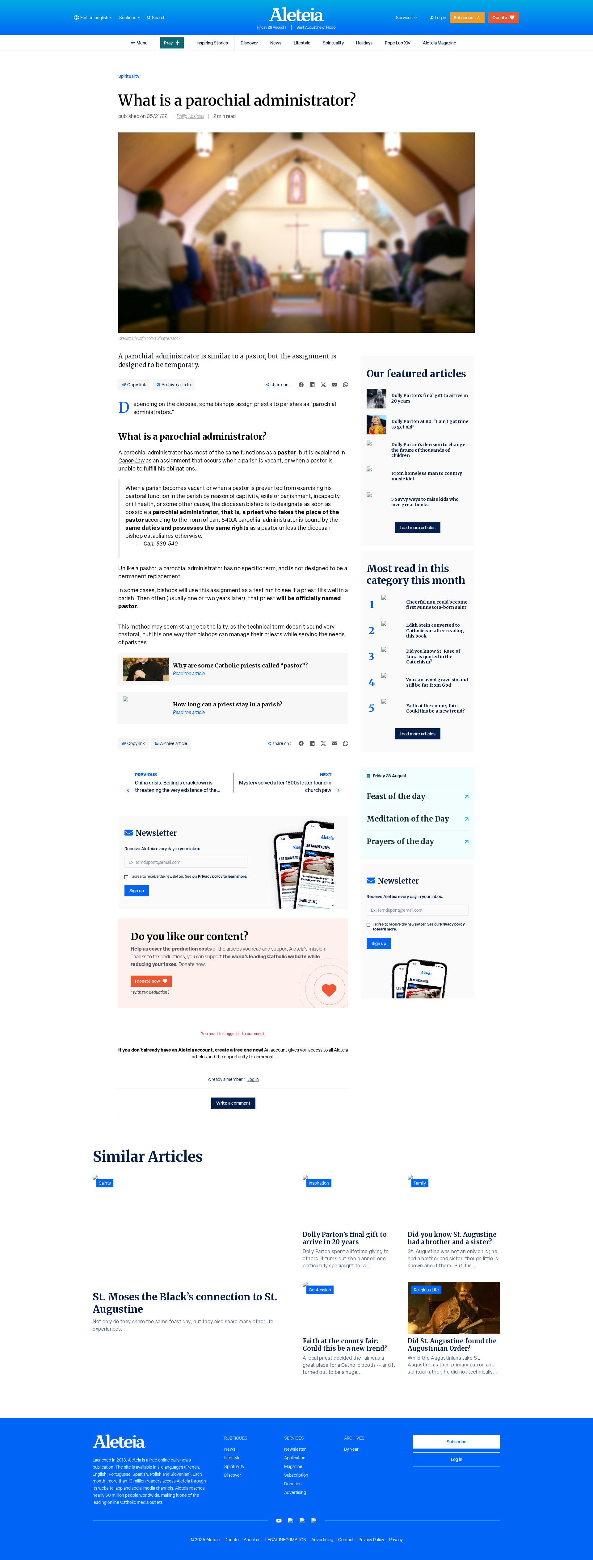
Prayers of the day (400, 841)
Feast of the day (396, 796)
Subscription (296, 1475)
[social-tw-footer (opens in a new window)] (302, 1520)
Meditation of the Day (408, 819)
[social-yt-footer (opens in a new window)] (279, 1520)
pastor (287, 452)
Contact (346, 1539)
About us (252, 1539)
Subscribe (463, 17)
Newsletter (295, 1449)
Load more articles (417, 527)
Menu (142, 43)
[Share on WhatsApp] (345, 384)
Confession (320, 1290)
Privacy (396, 1539)
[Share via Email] (334, 384)
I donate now (147, 981)
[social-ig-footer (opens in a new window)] (314, 1520)
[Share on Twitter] (323, 384)
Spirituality (333, 43)
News (275, 43)
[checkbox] (126, 877)
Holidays (364, 43)
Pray (168, 43)
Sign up (136, 890)
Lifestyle (302, 43)
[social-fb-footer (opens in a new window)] (290, 1520)
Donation (293, 1484)
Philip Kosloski (190, 116)
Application (294, 1458)
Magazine (293, 1466)
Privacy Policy (371, 1539)
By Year (351, 1449)
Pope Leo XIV (397, 43)
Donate (500, 17)
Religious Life (426, 1290)
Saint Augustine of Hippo (316, 27)
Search (159, 17)
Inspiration (319, 1183)
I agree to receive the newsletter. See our (189, 876)
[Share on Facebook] (301, 384)
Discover (249, 43)
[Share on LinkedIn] (312, 384)
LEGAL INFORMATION (285, 1539)
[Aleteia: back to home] (296, 14)
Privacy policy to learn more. (222, 876)
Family (420, 1183)
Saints (105, 1183)
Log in (440, 17)
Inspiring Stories (212, 43)
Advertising (295, 1492)
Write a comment (233, 1103)
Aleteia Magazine (439, 43)
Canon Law (131, 460)
